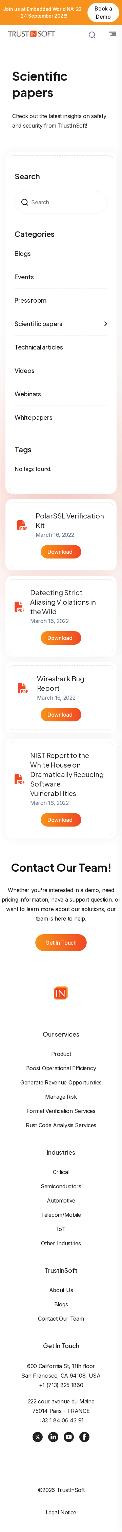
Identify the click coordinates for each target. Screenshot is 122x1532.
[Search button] (92, 35)
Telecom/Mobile (61, 1214)
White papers (33, 417)
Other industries (61, 1243)
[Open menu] (112, 34)
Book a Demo (103, 12)
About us (61, 1290)
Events (24, 277)
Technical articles (39, 347)
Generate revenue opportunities (61, 1082)
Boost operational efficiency (61, 1068)
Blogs (23, 253)
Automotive (61, 1200)
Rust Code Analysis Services (61, 1125)
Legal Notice (61, 1512)
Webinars (28, 394)
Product (61, 1054)
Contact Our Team (61, 1318)
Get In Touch (60, 942)
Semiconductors (61, 1186)
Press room (30, 300)
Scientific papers (38, 323)
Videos (24, 370)
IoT (61, 1229)
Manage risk (61, 1096)
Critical (61, 1172)
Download (60, 551)
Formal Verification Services (61, 1111)
